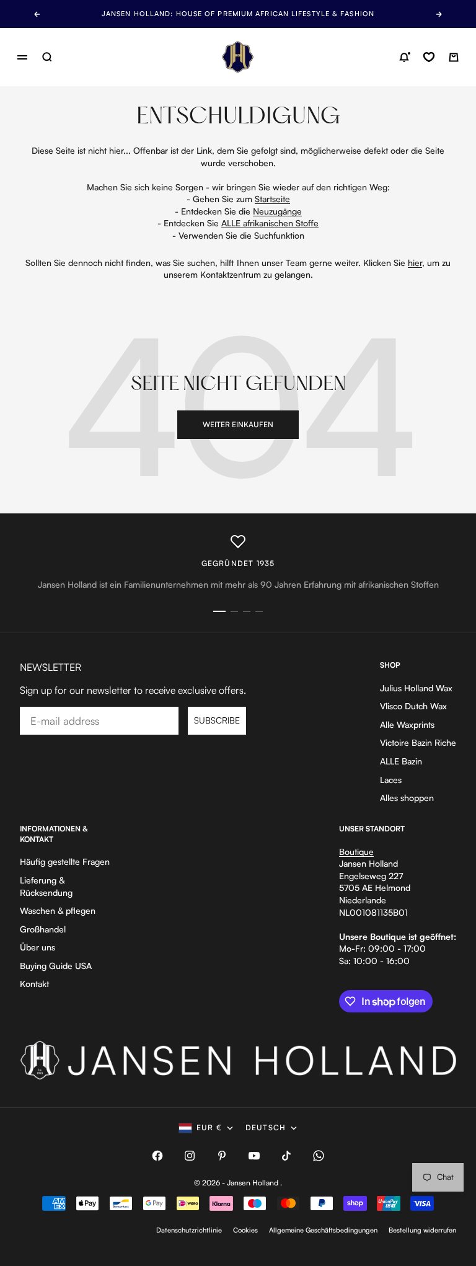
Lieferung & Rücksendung (46, 886)
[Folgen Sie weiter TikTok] (286, 1155)
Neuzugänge (277, 211)
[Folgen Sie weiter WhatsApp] (318, 1155)
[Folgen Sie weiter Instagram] (189, 1155)
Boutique (356, 851)
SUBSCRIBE (217, 720)
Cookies (245, 1230)
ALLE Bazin (401, 761)
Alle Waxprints (407, 724)
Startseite (272, 198)
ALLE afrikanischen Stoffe (270, 223)
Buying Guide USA (56, 965)
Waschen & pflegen (57, 910)
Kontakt (34, 983)
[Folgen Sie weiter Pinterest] (222, 1155)
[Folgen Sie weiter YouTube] (254, 1155)
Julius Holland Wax (416, 688)
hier (415, 262)
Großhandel (43, 929)
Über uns (37, 947)
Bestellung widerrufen (422, 1230)
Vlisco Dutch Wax (413, 706)
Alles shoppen (407, 797)
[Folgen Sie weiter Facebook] (157, 1155)
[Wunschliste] (429, 57)
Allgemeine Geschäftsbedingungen (323, 1230)
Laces (391, 779)
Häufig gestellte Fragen (65, 861)
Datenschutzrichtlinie (189, 1230)
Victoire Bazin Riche (418, 742)
